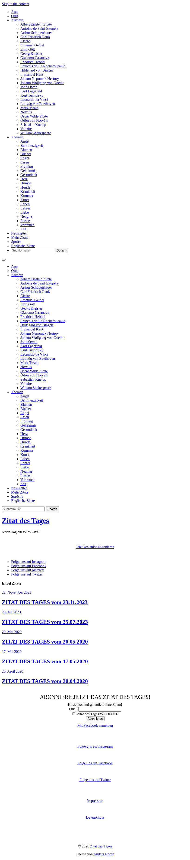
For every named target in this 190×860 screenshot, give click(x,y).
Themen (17, 137)
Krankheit (27, 191)
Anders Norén (103, 854)
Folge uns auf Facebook (95, 763)
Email (73, 709)
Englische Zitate (23, 246)
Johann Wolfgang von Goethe (42, 83)
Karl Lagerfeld (31, 91)
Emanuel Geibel (32, 45)
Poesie (25, 221)
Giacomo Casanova (34, 58)
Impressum (95, 801)
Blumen (26, 150)
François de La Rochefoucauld (42, 66)
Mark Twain (29, 108)
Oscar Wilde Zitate (34, 116)
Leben (25, 204)
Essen (24, 162)
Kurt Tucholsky (31, 95)
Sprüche (17, 242)
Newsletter (19, 233)
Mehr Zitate (19, 237)
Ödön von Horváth (34, 120)
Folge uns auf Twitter (95, 780)
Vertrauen (27, 225)
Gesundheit (28, 175)
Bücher (25, 154)
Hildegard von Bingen (36, 70)
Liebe (24, 212)
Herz (24, 179)
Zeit (23, 229)
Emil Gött (27, 49)
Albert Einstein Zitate (36, 24)
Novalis (26, 112)
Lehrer (25, 208)
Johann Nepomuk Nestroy (39, 79)
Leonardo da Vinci (34, 99)
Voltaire (26, 129)
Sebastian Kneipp (33, 125)
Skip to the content (15, 4)
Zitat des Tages (25, 520)
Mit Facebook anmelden (95, 725)
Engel (24, 158)
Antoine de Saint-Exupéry (39, 28)
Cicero (25, 41)
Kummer (26, 196)
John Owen (28, 87)
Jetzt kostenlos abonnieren (95, 547)
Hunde (25, 187)
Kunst (24, 200)
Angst (24, 141)
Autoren (17, 20)
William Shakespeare (35, 133)
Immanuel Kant (31, 74)
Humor (25, 183)
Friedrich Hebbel (32, 62)
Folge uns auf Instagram (95, 746)
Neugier (26, 217)
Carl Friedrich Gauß (35, 37)
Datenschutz (95, 817)
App (14, 12)
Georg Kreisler (31, 54)
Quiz (14, 16)
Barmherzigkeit (31, 145)
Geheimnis (28, 171)
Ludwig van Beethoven (37, 104)
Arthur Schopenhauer (36, 33)
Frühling (26, 166)
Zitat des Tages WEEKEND (97, 714)
